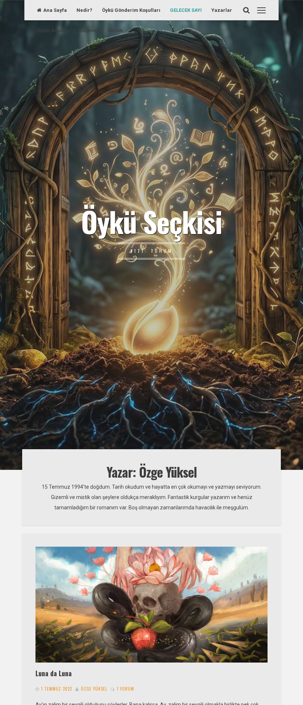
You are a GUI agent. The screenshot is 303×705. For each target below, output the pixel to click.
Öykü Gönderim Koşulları (131, 10)
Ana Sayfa (55, 10)
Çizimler (88, 30)
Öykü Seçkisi (151, 221)
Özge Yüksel (94, 689)
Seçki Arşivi (51, 30)
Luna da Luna (53, 673)
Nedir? (84, 10)
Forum (115, 30)
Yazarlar (221, 10)
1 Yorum (125, 689)
